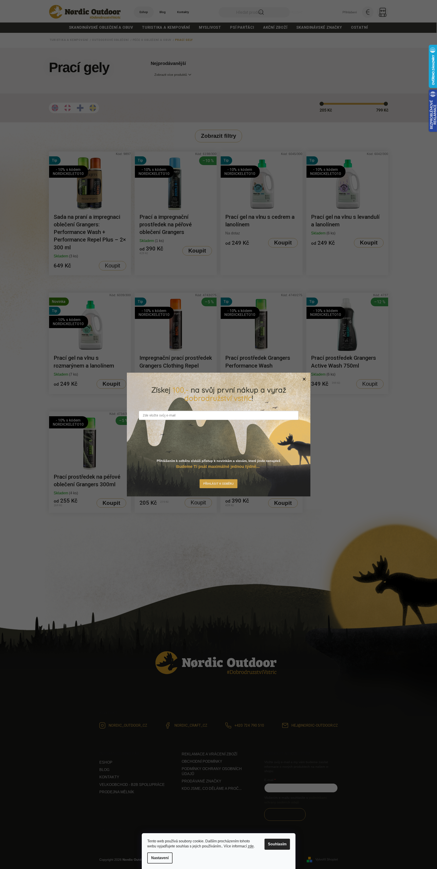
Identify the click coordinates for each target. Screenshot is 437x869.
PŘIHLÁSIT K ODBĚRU (218, 483)
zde (251, 846)
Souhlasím (277, 844)
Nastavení (160, 858)
